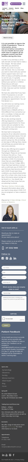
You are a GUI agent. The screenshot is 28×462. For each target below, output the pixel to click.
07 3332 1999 (12, 248)
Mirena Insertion (8, 378)
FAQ (3, 9)
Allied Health (6, 381)
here (10, 101)
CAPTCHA (13, 314)
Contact (4, 8)
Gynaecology (6, 370)
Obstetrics (6, 373)
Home (4, 386)
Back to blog (8, 37)
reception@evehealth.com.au (11, 446)
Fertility (5, 375)
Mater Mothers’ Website (13, 186)
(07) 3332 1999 (10, 9)
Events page (11, 427)
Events (17, 8)
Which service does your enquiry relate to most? (14, 288)
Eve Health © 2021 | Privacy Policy (13, 460)
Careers (11, 8)
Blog (22, 8)
